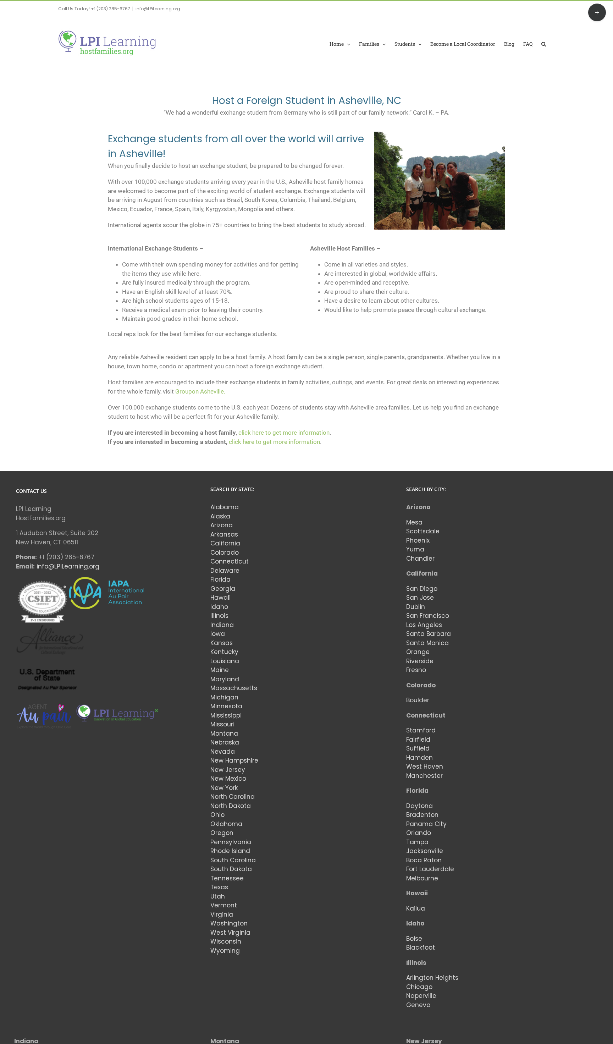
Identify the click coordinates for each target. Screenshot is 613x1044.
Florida (220, 579)
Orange (418, 652)
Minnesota (226, 706)
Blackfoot (420, 947)
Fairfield (418, 739)
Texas (219, 887)
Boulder (417, 700)
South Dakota (231, 869)
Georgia (222, 588)
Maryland (224, 679)
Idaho (219, 607)
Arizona (221, 525)
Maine (219, 670)
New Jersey (227, 769)
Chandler (420, 558)
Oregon (221, 833)
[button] (543, 43)
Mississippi (226, 715)
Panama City (426, 824)
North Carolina (232, 796)
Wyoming (225, 950)
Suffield (418, 748)
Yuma (415, 549)
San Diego (421, 588)
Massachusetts (233, 688)
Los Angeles (424, 625)
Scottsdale (423, 531)
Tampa (417, 842)
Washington (229, 923)
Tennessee (227, 878)
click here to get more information (284, 432)
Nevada (222, 751)
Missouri (222, 724)
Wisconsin (225, 941)
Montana (224, 733)
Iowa (217, 634)
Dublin (415, 607)
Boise (414, 938)
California (225, 543)
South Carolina (233, 860)
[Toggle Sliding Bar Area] (597, 12)
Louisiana (224, 661)
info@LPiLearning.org (158, 9)
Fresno (416, 670)
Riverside (419, 661)
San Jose (420, 597)
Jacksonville (424, 851)
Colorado (224, 552)
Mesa (414, 522)
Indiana (222, 625)
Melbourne (422, 878)
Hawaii (220, 597)
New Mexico (228, 778)
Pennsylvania (230, 842)
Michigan (224, 697)
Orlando (418, 833)
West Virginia (230, 932)
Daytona (419, 806)
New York (224, 788)
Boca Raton (424, 860)
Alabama (224, 507)
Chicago (419, 987)
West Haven (424, 766)
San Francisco (427, 615)
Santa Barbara (428, 634)
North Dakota (230, 806)
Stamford (421, 730)
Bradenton (422, 815)
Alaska (220, 516)
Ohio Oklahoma (226, 819)
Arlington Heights (432, 977)
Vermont (223, 905)
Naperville (421, 995)
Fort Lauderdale (430, 869)
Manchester (424, 775)
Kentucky (224, 652)
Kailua (415, 908)
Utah (217, 896)
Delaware (224, 570)
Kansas (221, 643)
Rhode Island (230, 851)
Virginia (221, 914)
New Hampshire (234, 760)
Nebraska (224, 742)
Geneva (418, 1005)
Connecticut (229, 561)
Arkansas (224, 534)
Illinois (219, 615)
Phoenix (418, 540)
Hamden (419, 757)
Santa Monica (427, 643)
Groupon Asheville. (200, 391)
